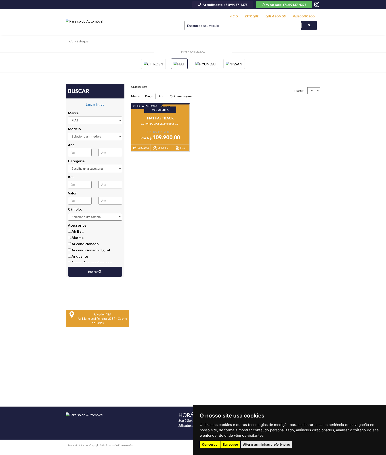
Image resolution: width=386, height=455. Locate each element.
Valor (72, 193)
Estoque (251, 16)
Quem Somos (275, 16)
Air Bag (77, 231)
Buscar (93, 271)
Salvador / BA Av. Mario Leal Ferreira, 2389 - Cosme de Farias (102, 318)
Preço (149, 96)
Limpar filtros (95, 104)
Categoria (76, 161)
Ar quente (79, 256)
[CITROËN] (153, 64)
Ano (71, 145)
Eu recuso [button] (230, 444)
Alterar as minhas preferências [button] (266, 444)
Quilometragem (181, 96)
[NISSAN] (234, 64)
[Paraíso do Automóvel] (84, 21)
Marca (73, 113)
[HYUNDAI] (205, 64)
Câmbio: (75, 209)
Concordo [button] (210, 444)
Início (233, 16)
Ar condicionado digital (90, 250)
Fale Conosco (303, 16)
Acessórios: (77, 225)
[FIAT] (179, 63)
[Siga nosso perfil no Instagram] (316, 5)
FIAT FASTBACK (160, 118)
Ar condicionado (85, 244)
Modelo (74, 129)
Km (70, 177)
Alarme (77, 237)
